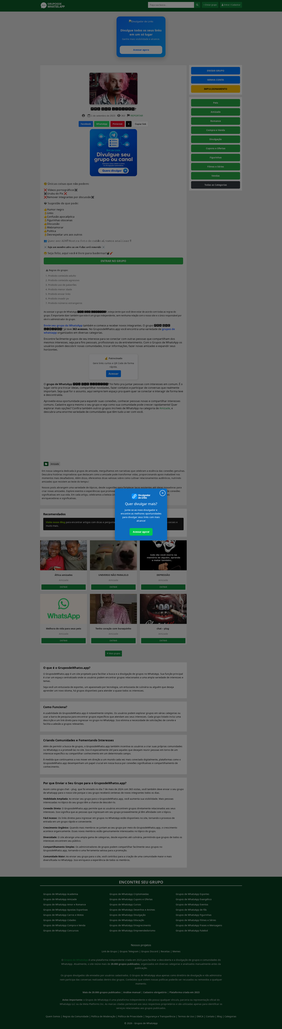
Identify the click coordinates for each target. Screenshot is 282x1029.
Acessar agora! (141, 531)
